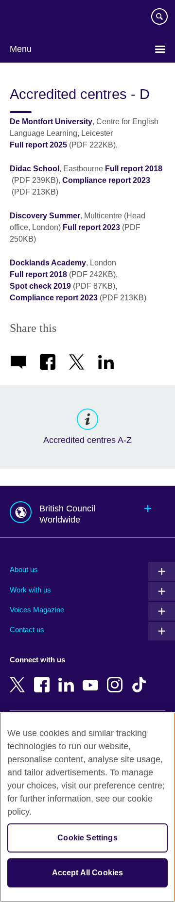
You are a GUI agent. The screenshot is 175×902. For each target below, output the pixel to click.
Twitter (19, 677)
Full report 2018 (133, 168)
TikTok (141, 677)
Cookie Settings (87, 838)
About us (24, 569)
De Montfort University (51, 121)
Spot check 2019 (40, 286)
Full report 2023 (91, 227)
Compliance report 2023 (106, 180)
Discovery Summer (45, 216)
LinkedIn (68, 677)
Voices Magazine (37, 610)
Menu (21, 49)
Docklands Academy (48, 263)
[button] (87, 512)
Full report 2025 (38, 145)
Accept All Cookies (87, 873)
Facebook (43, 677)
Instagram (116, 677)
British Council (34, 18)
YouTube (92, 677)
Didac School (34, 168)
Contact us (27, 629)
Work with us (30, 590)
